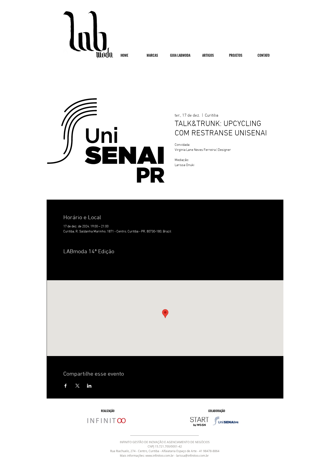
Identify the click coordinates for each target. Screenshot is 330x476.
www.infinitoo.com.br (159, 455)
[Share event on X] (77, 386)
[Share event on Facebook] (65, 386)
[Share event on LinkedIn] (89, 386)
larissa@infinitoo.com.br (192, 455)
